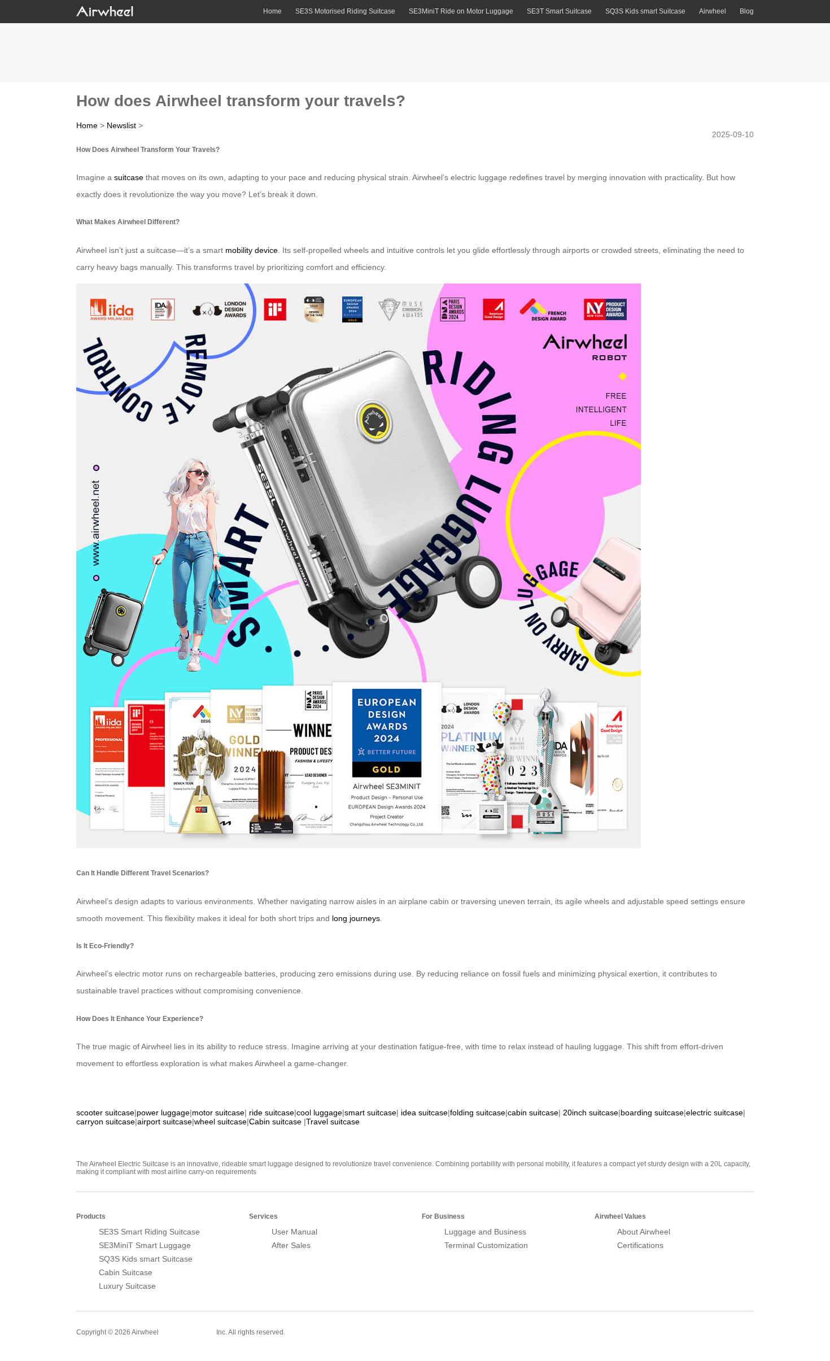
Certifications (640, 1245)
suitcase (128, 177)
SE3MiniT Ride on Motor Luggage (461, 11)
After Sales (291, 1245)
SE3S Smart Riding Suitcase (149, 1231)
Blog (747, 11)
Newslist (121, 125)
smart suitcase (370, 1112)
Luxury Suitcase (127, 1285)
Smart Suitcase (187, 1331)
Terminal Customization (486, 1245)
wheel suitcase (220, 1121)
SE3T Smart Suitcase (559, 11)
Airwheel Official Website (710, 1324)
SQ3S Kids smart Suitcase (645, 11)
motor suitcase (218, 1112)
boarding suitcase (652, 1112)
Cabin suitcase (275, 1121)
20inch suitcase (590, 1112)
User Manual (294, 1231)
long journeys (356, 918)
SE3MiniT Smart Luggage (145, 1245)
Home (272, 11)
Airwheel (712, 11)
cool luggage (319, 1112)
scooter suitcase (105, 1112)
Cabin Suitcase (125, 1272)
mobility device (251, 250)
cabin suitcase (533, 1112)
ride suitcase (271, 1112)
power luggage (163, 1112)
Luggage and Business (485, 1231)
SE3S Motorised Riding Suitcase (345, 11)
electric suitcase (714, 1112)
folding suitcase (477, 1112)
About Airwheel (643, 1231)
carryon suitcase (105, 1121)
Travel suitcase (333, 1121)
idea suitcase (424, 1112)
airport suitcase (164, 1121)
